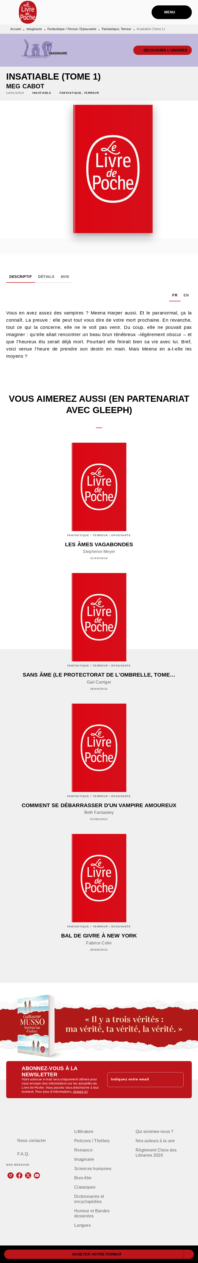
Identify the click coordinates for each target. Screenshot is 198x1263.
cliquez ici (80, 1092)
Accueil (15, 29)
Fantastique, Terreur (116, 29)
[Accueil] (28, 12)
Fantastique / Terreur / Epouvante (71, 29)
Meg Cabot (25, 86)
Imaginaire (34, 29)
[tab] (20, 276)
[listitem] (10, 1175)
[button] (162, 50)
